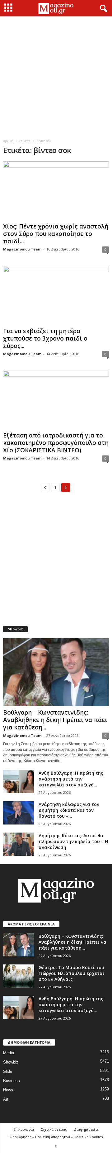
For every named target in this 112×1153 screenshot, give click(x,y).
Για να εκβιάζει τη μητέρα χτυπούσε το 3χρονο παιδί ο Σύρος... (45, 338)
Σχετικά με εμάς (54, 1129)
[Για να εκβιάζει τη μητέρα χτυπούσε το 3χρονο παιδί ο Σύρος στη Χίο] (56, 295)
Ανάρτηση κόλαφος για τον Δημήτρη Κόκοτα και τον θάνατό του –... (69, 810)
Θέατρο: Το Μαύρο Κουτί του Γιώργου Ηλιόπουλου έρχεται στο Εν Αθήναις (72, 973)
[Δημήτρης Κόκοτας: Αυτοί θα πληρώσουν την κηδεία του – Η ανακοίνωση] (18, 844)
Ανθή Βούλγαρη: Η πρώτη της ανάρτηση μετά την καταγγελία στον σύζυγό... (71, 779)
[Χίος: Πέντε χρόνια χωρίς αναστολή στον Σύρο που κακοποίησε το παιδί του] (56, 190)
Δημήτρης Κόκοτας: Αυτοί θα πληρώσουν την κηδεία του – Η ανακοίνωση (73, 841)
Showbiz (10, 1062)
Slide (7, 1071)
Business (11, 1080)
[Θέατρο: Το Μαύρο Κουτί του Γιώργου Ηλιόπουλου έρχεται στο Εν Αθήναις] (18, 976)
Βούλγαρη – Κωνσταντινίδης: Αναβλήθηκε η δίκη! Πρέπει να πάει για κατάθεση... (55, 719)
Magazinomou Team (22, 249)
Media (8, 1053)
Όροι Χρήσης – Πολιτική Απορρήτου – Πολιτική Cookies (56, 1136)
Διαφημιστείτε (86, 1129)
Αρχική (8, 141)
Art (5, 1099)
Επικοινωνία (24, 1129)
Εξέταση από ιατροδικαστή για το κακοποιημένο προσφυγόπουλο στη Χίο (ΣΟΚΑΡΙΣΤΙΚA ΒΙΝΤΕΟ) (56, 442)
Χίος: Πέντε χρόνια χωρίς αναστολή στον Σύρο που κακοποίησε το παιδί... (55, 233)
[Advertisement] (56, 75)
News (8, 1090)
